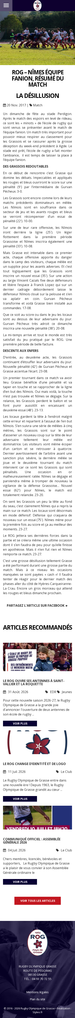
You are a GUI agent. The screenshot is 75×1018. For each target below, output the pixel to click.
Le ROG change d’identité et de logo (34, 763)
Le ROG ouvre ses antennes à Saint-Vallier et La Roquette (33, 682)
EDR (53, 692)
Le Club (66, 771)
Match (37, 105)
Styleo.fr (38, 1012)
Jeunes (67, 692)
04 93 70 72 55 (41, 979)
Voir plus (20, 723)
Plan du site (37, 999)
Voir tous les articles (37, 901)
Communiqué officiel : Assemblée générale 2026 (31, 841)
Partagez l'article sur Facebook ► (37, 605)
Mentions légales (37, 992)
